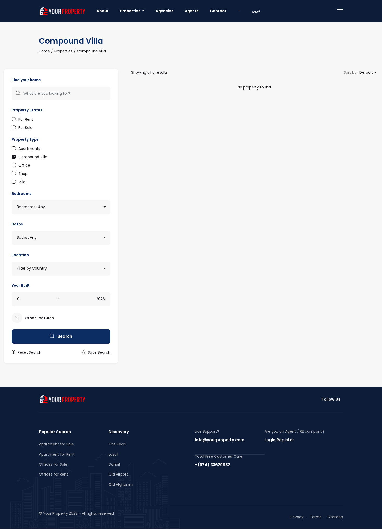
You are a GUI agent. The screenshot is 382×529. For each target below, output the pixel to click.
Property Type (25, 139)
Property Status (27, 110)
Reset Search (29, 352)
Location (20, 254)
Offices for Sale (53, 464)
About (103, 10)
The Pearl (117, 444)
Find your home (26, 80)
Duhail (114, 464)
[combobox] (61, 207)
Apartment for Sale (56, 444)
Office (24, 165)
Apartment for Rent (57, 454)
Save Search (98, 352)
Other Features (39, 317)
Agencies (164, 10)
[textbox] (61, 206)
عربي (256, 10)
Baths (17, 224)
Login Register (279, 440)
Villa (21, 181)
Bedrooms (21, 193)
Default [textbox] (366, 72)
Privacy (297, 516)
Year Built (21, 285)
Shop (23, 173)
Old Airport (118, 474)
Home (44, 51)
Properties (130, 10)
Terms (315, 516)
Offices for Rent (53, 474)
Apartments (29, 148)
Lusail (113, 454)
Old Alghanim (121, 484)
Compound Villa (32, 156)
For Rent (25, 119)
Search (64, 336)
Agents (192, 10)
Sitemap (335, 516)
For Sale (25, 127)
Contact (218, 10)
